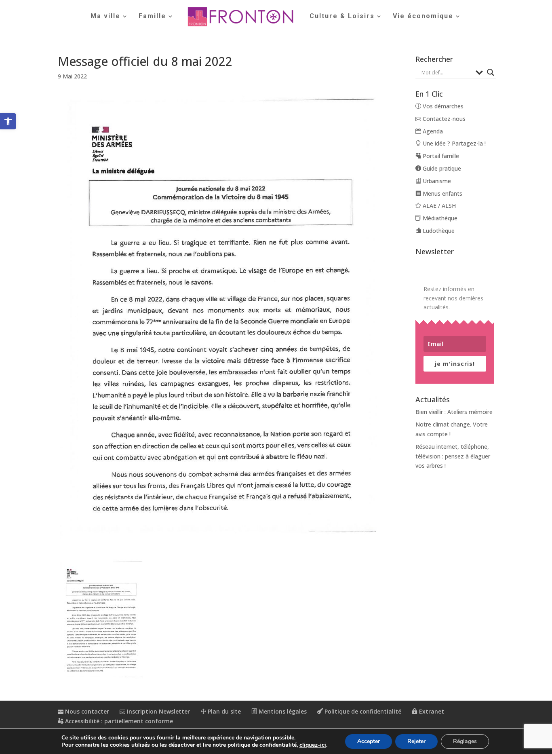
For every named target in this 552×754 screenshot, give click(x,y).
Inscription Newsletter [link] (157, 711)
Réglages (465, 741)
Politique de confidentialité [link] (362, 711)
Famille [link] (152, 16)
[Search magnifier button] (490, 72)
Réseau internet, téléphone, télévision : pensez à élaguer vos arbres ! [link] (452, 456)
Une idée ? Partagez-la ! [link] (453, 143)
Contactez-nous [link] (443, 118)
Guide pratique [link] (441, 168)
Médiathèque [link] (439, 218)
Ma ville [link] (105, 16)
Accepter (368, 741)
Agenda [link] (432, 131)
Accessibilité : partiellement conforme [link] (118, 721)
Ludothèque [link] (438, 230)
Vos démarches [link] (442, 106)
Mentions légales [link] (282, 711)
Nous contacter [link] (86, 711)
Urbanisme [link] (436, 181)
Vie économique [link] (423, 16)
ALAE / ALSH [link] (438, 205)
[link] (8, 121)
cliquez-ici (312, 745)
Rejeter (416, 741)
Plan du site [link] (223, 711)
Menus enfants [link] (441, 193)
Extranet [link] (430, 711)
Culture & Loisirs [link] (342, 16)
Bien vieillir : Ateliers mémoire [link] (454, 412)
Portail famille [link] (440, 156)
